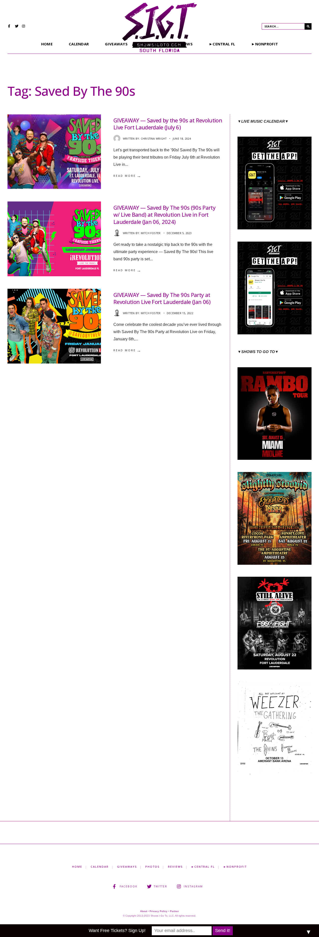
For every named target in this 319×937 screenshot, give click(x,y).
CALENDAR (79, 43)
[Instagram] (23, 27)
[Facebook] (9, 27)
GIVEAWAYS (116, 43)
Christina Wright (154, 138)
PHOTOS (152, 866)
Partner (174, 911)
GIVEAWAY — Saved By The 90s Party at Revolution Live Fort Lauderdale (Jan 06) (162, 298)
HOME (47, 43)
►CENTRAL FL (222, 43)
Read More (127, 176)
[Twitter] (16, 27)
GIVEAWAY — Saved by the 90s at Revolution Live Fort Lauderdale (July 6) (167, 123)
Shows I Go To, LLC (162, 915)
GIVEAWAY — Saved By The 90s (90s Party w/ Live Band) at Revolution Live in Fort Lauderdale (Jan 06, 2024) (164, 214)
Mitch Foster (151, 233)
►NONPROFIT (264, 43)
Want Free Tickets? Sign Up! (117, 930)
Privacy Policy (158, 911)
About (143, 911)
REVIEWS (175, 866)
